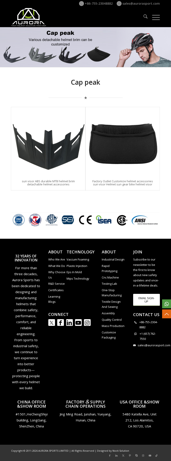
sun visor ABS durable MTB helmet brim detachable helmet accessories (48, 182)
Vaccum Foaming (78, 259)
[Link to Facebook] (60, 322)
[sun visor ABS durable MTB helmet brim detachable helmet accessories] (48, 141)
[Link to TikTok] (156, 455)
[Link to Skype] (136, 455)
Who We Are (56, 259)
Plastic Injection (77, 266)
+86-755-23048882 (98, 3)
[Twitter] (51, 322)
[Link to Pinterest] (129, 455)
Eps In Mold (74, 272)
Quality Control (112, 320)
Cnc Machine (110, 277)
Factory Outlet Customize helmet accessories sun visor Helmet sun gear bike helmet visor (122, 182)
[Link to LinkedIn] (69, 322)
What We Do (56, 266)
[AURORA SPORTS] (29, 17)
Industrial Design (113, 259)
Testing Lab (109, 284)
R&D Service (56, 284)
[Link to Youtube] (78, 322)
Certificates (56, 290)
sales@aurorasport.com (141, 3)
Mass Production (113, 326)
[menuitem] (143, 17)
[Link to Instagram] (87, 322)
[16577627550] (166, 303)
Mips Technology (78, 279)
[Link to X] (123, 455)
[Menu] (154, 17)
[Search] (143, 17)
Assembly (108, 313)
